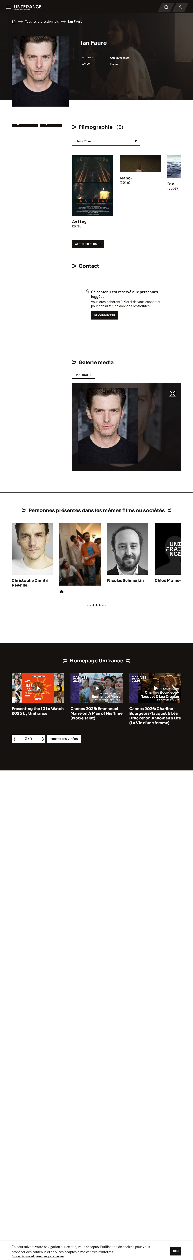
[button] (172, 393)
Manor (126, 178)
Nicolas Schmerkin (125, 580)
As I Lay (79, 222)
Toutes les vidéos (64, 739)
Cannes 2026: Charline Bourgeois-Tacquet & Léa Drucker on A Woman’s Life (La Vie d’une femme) (96, 715)
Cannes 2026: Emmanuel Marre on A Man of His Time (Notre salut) (38, 713)
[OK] (176, 1251)
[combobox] (106, 141)
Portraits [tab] (83, 375)
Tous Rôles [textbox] (84, 141)
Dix (170, 184)
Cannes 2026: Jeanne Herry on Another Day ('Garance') (150, 713)
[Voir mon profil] (180, 7)
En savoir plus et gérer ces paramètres (38, 1256)
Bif (62, 591)
